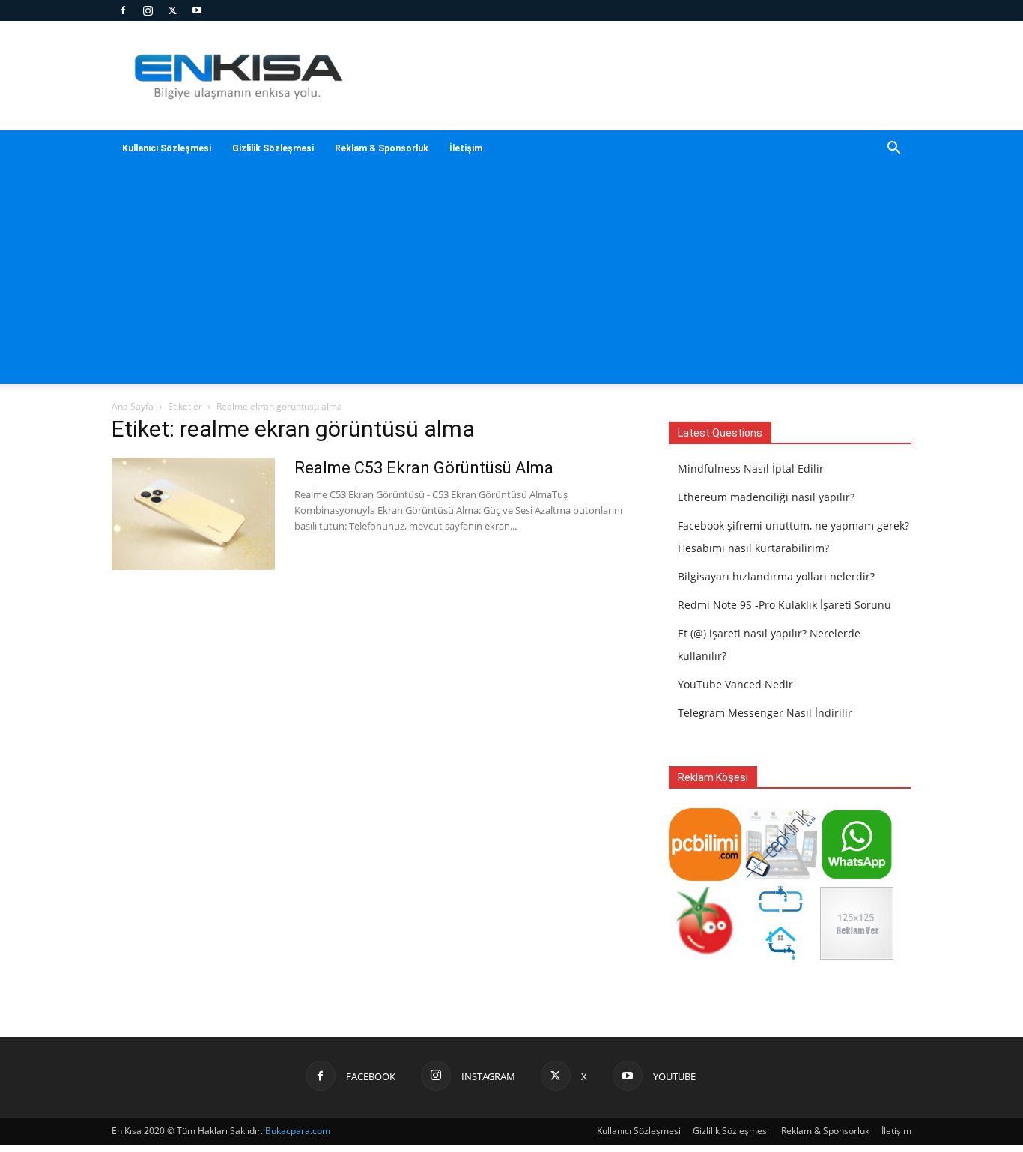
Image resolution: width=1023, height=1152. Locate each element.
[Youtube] (197, 10)
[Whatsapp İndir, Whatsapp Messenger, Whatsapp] (856, 877)
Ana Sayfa (133, 406)
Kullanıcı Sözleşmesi (166, 148)
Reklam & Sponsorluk (381, 148)
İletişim (465, 148)
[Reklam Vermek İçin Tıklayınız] (856, 955)
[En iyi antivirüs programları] (705, 877)
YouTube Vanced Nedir (735, 684)
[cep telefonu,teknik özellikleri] (780, 877)
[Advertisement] (511, 279)
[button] (893, 149)
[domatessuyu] (705, 955)
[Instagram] (147, 10)
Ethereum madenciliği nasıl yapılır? (766, 497)
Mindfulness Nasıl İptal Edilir (751, 468)
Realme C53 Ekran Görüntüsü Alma (423, 467)
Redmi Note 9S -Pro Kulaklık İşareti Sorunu (784, 605)
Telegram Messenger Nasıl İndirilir (765, 713)
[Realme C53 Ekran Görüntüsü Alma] (193, 514)
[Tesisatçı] (780, 955)
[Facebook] (123, 10)
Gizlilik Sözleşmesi (273, 148)
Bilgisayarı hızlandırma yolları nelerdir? (776, 576)
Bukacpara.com (297, 1130)
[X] (172, 10)
